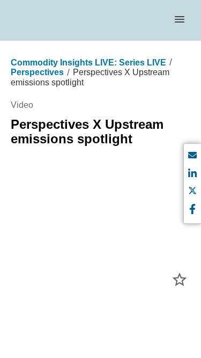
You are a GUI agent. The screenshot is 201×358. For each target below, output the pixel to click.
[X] (192, 192)
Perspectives (37, 72)
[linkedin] (192, 175)
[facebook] (192, 210)
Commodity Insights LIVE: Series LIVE (88, 62)
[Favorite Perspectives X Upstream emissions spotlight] (179, 279)
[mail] (192, 157)
